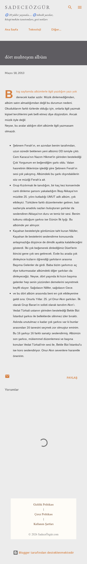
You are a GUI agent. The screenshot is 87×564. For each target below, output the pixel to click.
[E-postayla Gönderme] (7, 377)
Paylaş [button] (72, 377)
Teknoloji (34, 29)
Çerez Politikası (44, 514)
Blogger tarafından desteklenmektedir (46, 552)
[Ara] (70, 7)
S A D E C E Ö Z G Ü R (27, 7)
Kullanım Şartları (44, 524)
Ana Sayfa (11, 29)
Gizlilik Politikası (43, 504)
